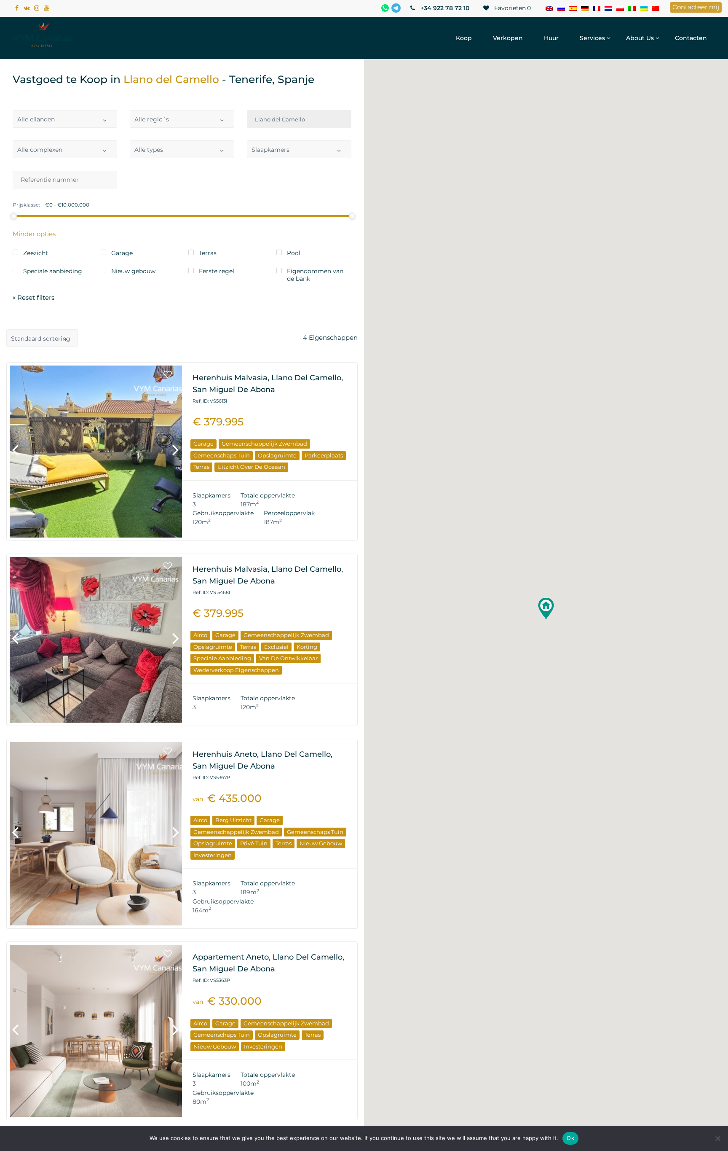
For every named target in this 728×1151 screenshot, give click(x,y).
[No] (717, 1138)
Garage (203, 443)
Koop (464, 38)
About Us (640, 38)
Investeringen (212, 855)
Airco (200, 635)
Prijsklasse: (26, 204)
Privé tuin (254, 843)
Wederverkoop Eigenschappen (236, 670)
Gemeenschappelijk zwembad (264, 443)
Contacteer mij (695, 7)
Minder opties (34, 234)
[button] (546, 608)
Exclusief (276, 646)
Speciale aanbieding (222, 658)
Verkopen (508, 38)
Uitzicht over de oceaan (251, 466)
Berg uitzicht (233, 820)
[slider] (13, 215)
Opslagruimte (277, 455)
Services (592, 38)
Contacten (691, 38)
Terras (201, 466)
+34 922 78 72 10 (444, 8)
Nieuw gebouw (321, 843)
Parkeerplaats (324, 455)
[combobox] (65, 119)
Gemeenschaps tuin (221, 455)
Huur (551, 38)
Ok (570, 1138)
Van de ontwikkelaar (288, 658)
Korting (307, 646)
